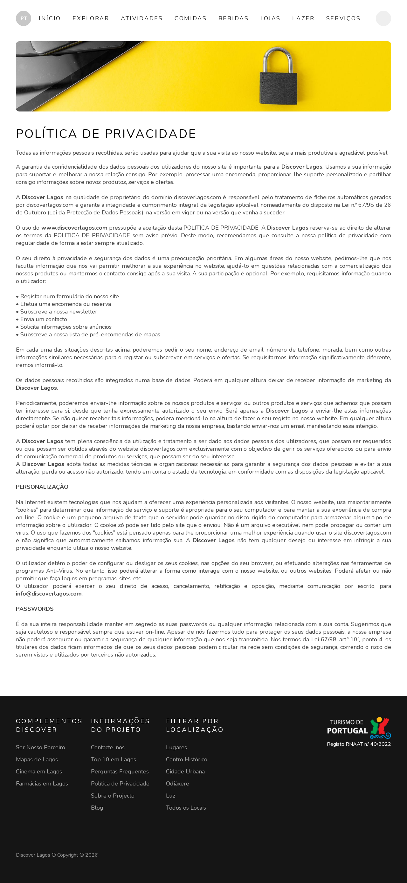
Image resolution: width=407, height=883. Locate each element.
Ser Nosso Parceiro (40, 747)
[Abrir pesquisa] (383, 18)
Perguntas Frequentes (120, 771)
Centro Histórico (186, 759)
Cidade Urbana (185, 771)
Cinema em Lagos (39, 771)
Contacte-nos (108, 747)
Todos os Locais (186, 808)
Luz (170, 795)
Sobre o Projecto (113, 795)
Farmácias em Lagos (42, 783)
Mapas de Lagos (37, 759)
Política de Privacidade (120, 783)
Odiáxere (177, 783)
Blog (97, 808)
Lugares (176, 747)
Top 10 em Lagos (113, 759)
